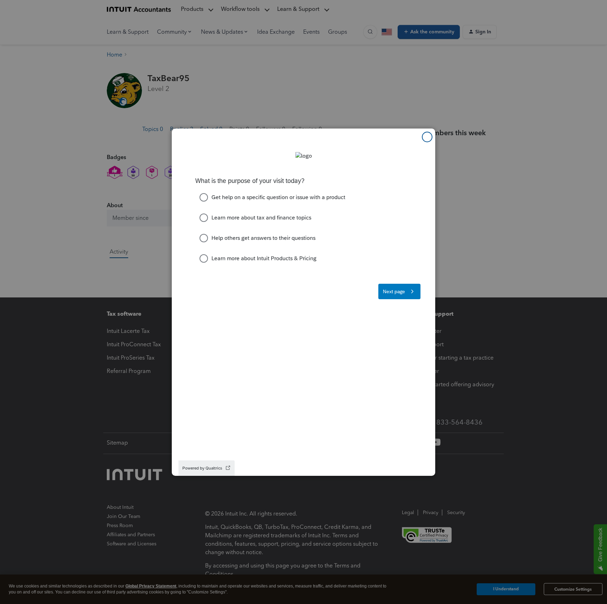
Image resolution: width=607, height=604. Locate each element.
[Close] (427, 137)
